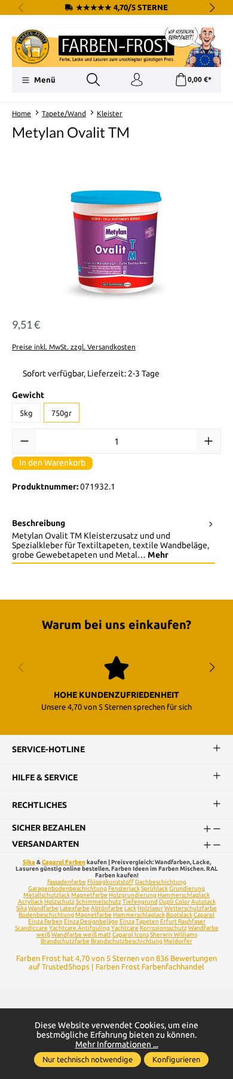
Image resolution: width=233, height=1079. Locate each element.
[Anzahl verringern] (24, 441)
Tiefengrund (140, 901)
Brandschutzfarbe (65, 941)
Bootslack (179, 914)
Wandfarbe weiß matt (81, 934)
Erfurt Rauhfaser (183, 921)
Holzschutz (59, 901)
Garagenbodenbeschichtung (67, 888)
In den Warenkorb (52, 462)
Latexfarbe (75, 908)
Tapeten (147, 921)
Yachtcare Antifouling (79, 928)
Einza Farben (45, 921)
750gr (61, 413)
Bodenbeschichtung (46, 914)
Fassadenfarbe (66, 882)
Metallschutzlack (46, 895)
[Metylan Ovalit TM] (116, 238)
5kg (26, 413)
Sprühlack (154, 888)
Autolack (203, 901)
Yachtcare (125, 928)
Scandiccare (31, 928)
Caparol (204, 914)
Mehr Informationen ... (116, 1044)
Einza (126, 921)
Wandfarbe (43, 908)
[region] (116, 238)
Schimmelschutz (98, 901)
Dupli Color (174, 901)
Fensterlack (124, 888)
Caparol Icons (130, 934)
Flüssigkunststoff (110, 882)
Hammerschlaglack (184, 895)
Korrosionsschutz (163, 928)
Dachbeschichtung (160, 882)
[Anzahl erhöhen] (208, 441)
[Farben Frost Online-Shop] (116, 47)
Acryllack (30, 901)
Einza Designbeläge (91, 921)
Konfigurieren (176, 1059)
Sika (29, 862)
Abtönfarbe (107, 908)
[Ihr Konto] (136, 80)
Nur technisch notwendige (87, 1059)
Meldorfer (178, 941)
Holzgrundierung (133, 895)
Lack (130, 908)
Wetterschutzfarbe (190, 908)
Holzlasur (150, 908)
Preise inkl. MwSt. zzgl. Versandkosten (74, 347)
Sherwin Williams (173, 934)
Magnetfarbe (89, 895)
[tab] (113, 539)
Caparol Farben (63, 862)
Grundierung (187, 888)
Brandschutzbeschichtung (127, 941)
